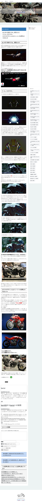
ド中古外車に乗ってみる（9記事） (34, 142)
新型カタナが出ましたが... (8, 475)
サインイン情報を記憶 (6, 448)
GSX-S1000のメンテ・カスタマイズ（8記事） (34, 102)
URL (2, 446)
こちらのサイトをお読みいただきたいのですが (12, 308)
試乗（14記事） (32, 172)
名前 (2, 441)
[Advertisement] (35, 58)
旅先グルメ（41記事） (33, 161)
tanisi (12, 405)
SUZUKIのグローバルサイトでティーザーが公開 (13, 45)
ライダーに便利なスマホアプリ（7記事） (34, 145)
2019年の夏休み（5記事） (34, 97)
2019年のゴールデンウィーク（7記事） (34, 94)
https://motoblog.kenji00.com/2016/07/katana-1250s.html (13, 418)
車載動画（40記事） (33, 174)
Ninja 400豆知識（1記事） (34, 124)
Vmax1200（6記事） (33, 128)
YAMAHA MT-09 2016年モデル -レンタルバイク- (13, 477)
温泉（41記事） (32, 168)
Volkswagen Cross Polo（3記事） (34, 135)
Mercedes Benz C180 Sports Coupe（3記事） (34, 108)
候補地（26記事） (33, 154)
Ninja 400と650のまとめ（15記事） (34, 111)
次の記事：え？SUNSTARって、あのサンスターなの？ (13, 461)
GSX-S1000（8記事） (33, 99)
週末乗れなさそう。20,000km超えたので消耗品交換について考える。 (13, 481)
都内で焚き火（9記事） (33, 176)
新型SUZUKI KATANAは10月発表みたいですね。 (13, 479)
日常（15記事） (32, 163)
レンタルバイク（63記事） (34, 152)
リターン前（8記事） (33, 147)
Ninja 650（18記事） (33, 126)
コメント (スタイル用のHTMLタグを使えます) (10, 430)
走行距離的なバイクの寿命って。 (9, 472)
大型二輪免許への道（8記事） (34, 159)
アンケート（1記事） (33, 137)
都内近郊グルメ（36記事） (34, 178)
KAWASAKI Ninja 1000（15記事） (34, 105)
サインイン (10, 424)
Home (7, 1)
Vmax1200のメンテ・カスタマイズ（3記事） (34, 131)
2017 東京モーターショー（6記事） (34, 91)
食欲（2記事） (32, 180)
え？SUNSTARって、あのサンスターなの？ (12, 473)
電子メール (4, 444)
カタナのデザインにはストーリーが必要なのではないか (13, 37)
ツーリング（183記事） (33, 139)
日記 (21, 15)
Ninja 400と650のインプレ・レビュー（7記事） (34, 114)
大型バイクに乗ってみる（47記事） (34, 157)
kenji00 (4, 405)
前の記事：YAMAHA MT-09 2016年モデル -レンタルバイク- (13, 454)
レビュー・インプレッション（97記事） (34, 150)
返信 (2, 401)
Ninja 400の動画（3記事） (34, 122)
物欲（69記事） (32, 170)
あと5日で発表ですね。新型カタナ (11, 32)
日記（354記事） (32, 166)
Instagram (11, 1)
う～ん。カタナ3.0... (7, 34)
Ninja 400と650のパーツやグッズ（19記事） (34, 117)
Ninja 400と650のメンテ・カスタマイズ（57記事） (34, 120)
